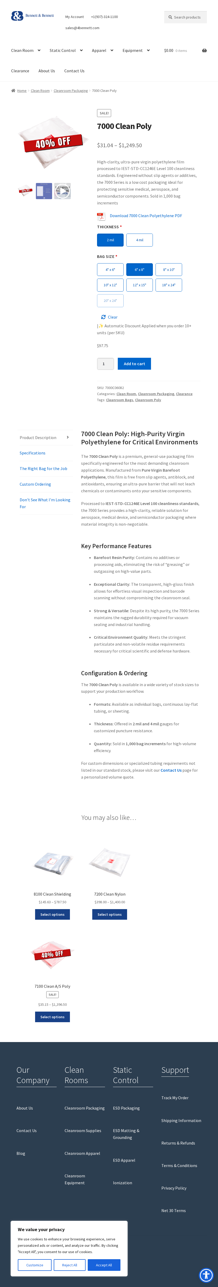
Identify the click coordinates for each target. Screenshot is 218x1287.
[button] (82, 147)
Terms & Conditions (179, 1165)
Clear (113, 317)
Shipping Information (181, 1120)
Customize (34, 1265)
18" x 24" (168, 285)
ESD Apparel (124, 1160)
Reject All (69, 1265)
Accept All (104, 1265)
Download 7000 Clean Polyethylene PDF (146, 215)
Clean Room (22, 50)
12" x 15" (139, 285)
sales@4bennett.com (82, 27)
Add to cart (134, 363)
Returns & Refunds (178, 1143)
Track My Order (174, 1097)
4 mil (139, 240)
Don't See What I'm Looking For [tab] (45, 503)
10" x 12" (110, 285)
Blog (20, 1153)
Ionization (122, 1182)
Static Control (63, 50)
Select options (52, 914)
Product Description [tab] (38, 437)
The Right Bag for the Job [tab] (43, 468)
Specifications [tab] (32, 452)
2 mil (110, 240)
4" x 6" (110, 269)
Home (22, 90)
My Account (74, 16)
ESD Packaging (126, 1108)
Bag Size (107, 256)
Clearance (20, 70)
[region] (69, 1248)
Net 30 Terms (173, 1210)
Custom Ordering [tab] (35, 484)
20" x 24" (110, 300)
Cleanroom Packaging (71, 90)
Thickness (109, 226)
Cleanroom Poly (148, 399)
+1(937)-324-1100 (104, 16)
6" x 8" (139, 269)
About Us (47, 70)
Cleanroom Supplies (83, 1130)
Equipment (133, 50)
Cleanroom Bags (119, 399)
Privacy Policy (173, 1188)
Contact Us (74, 70)
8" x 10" (169, 269)
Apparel (99, 50)
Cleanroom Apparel (82, 1153)
